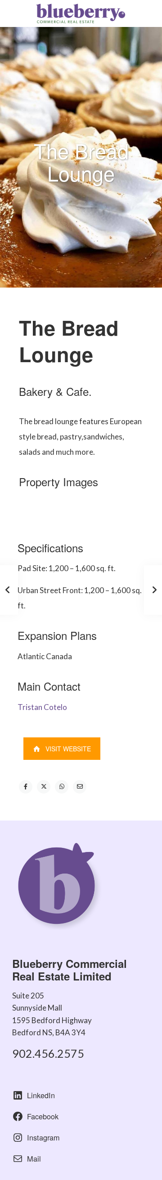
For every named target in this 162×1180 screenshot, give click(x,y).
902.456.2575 (48, 1053)
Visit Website (68, 748)
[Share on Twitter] (43, 787)
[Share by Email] (79, 787)
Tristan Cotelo (42, 707)
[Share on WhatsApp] (61, 787)
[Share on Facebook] (25, 787)
